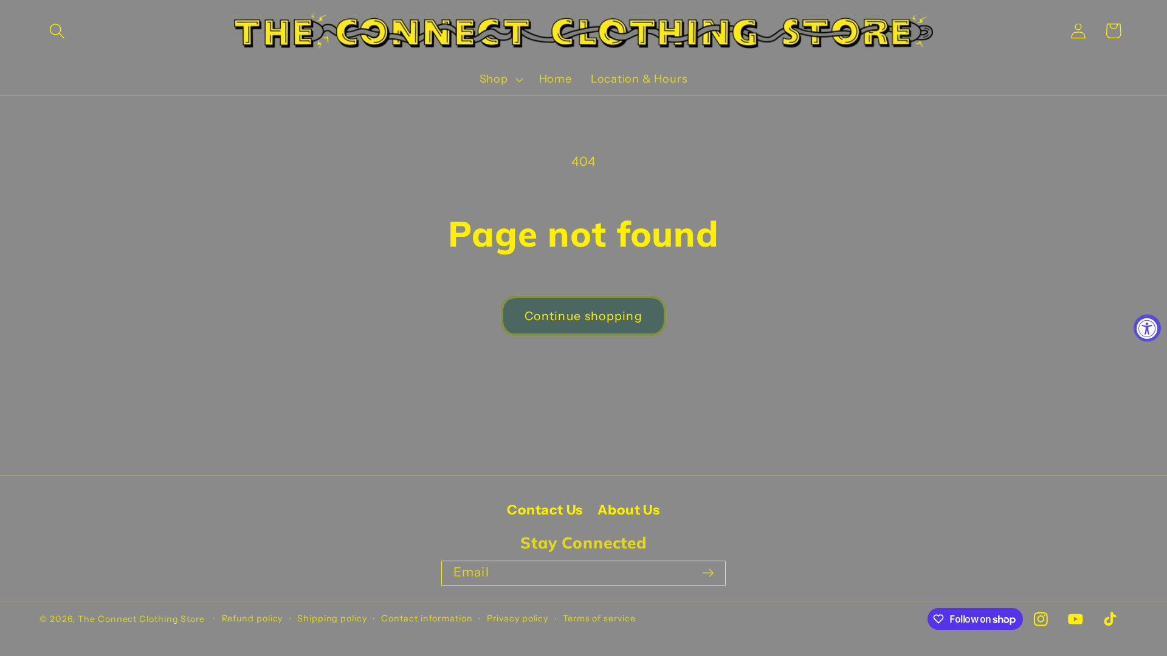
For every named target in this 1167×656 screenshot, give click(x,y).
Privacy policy (517, 618)
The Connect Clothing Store (141, 618)
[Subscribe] (707, 573)
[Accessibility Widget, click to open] (1147, 328)
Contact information (426, 618)
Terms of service (599, 618)
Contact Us (545, 510)
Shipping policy (332, 618)
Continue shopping (583, 316)
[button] (57, 30)
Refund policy (252, 618)
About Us (628, 510)
